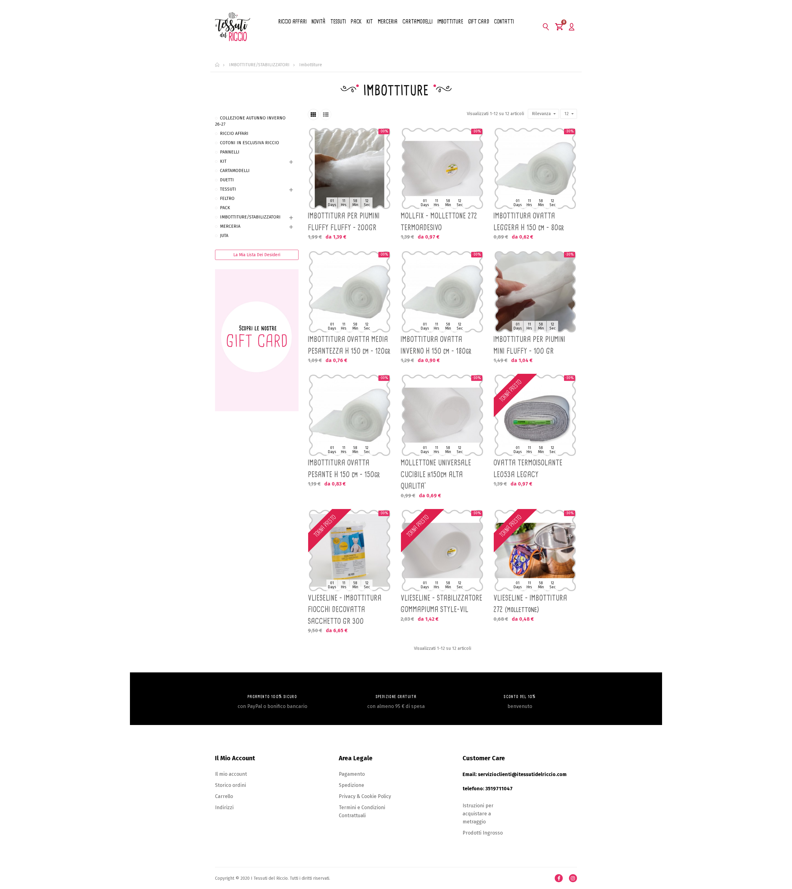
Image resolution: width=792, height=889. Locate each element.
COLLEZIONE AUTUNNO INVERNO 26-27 (250, 121)
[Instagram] (573, 878)
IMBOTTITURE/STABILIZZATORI (250, 217)
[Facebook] (559, 878)
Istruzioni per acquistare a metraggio (478, 814)
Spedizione (351, 785)
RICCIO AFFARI (234, 133)
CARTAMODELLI (235, 170)
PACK (225, 207)
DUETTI (227, 180)
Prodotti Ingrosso (483, 833)
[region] (257, 267)
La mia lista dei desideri (256, 254)
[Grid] (313, 114)
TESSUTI (228, 189)
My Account (571, 26)
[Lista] (325, 114)
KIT (223, 161)
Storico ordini (230, 785)
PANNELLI (229, 152)
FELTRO (227, 198)
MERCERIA (230, 226)
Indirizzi (224, 807)
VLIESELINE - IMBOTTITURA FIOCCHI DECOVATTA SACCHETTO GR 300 (344, 609)
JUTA (224, 235)
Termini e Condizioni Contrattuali (362, 811)
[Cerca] (546, 26)
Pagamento (352, 774)
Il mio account (231, 774)
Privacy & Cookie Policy (365, 796)
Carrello (224, 796)
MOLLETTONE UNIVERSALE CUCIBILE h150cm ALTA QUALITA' (436, 474)
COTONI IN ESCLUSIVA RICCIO (249, 142)
